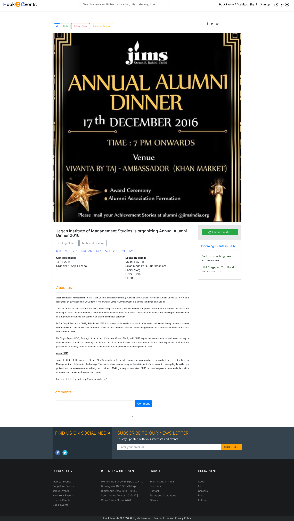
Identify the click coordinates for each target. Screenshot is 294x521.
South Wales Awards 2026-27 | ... (121, 495)
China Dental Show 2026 (116, 500)
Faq (200, 486)
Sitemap (154, 500)
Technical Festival (102, 26)
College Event (81, 26)
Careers (203, 490)
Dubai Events (60, 504)
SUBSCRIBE (231, 447)
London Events (61, 500)
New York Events (63, 495)
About (201, 481)
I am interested (221, 232)
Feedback (155, 486)
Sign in (254, 4)
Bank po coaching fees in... (219, 256)
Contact (154, 490)
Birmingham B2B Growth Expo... (120, 486)
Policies (203, 500)
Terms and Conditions (163, 495)
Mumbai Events (62, 481)
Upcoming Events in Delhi (217, 246)
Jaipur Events (61, 490)
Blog (200, 495)
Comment (143, 403)
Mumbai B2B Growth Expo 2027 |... (122, 481)
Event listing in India (162, 481)
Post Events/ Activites (233, 4)
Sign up (265, 4)
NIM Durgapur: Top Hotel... (219, 267)
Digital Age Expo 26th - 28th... (119, 490)
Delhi (65, 26)
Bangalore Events (63, 486)
